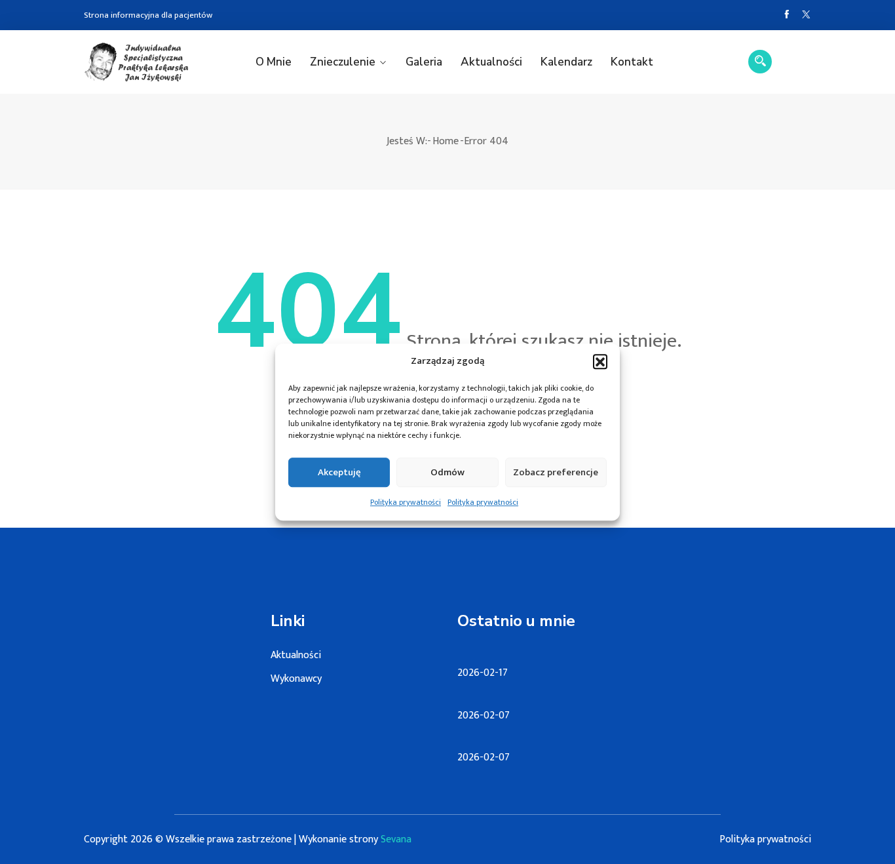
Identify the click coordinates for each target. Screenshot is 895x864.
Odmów (447, 472)
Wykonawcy (296, 679)
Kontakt (632, 61)
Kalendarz (566, 61)
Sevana (396, 839)
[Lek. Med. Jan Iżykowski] (136, 62)
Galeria (424, 61)
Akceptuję (339, 472)
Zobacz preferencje (555, 472)
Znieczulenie (342, 61)
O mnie (274, 61)
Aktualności (491, 61)
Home (445, 141)
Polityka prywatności (405, 502)
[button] (600, 361)
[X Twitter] (806, 15)
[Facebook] (786, 15)
